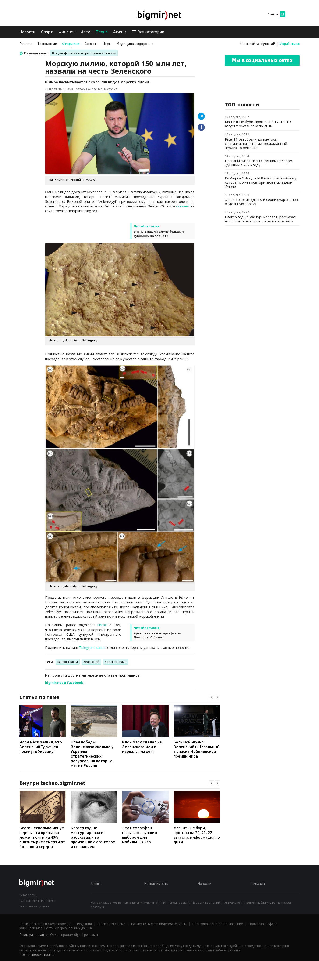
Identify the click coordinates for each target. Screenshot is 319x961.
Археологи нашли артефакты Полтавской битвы (157, 635)
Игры (107, 43)
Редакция (84, 923)
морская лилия (115, 662)
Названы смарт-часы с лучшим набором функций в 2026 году (258, 162)
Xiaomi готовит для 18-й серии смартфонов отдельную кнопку (261, 201)
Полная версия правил (37, 954)
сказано (182, 206)
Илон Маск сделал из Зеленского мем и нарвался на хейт (142, 746)
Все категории (151, 31)
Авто (85, 31)
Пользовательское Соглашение (217, 923)
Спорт (47, 31)
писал (102, 624)
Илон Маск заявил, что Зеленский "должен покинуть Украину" (40, 746)
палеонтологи (67, 662)
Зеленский (91, 662)
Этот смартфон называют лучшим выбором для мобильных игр (139, 835)
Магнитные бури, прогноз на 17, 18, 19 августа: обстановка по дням (258, 123)
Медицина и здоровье (135, 43)
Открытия (70, 43)
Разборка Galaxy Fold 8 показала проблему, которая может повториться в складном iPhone (261, 182)
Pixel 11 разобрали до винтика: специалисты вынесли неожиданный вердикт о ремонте (256, 143)
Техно (102, 31)
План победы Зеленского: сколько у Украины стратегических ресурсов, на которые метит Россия (92, 753)
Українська (289, 43)
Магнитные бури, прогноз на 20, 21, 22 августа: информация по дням (197, 835)
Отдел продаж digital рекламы (74, 934)
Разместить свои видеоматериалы (159, 923)
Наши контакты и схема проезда (45, 923)
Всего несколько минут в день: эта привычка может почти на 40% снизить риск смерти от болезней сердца (42, 837)
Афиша (120, 31)
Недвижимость (156, 883)
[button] (211, 697)
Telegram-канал (92, 647)
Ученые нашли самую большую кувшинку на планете (159, 233)
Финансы (66, 31)
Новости (27, 31)
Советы (91, 43)
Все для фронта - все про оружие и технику (84, 53)
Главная (25, 43)
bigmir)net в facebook (64, 682)
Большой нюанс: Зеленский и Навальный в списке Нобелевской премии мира (197, 749)
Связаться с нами (111, 923)
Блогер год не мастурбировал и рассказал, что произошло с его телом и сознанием (93, 837)
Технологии (47, 43)
